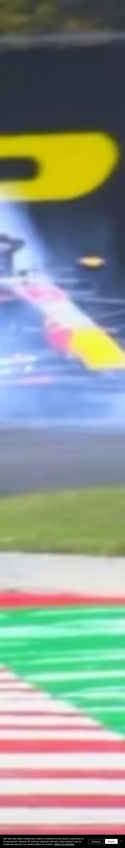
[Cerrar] (121, 841)
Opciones (96, 841)
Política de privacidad (64, 844)
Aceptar (111, 841)
